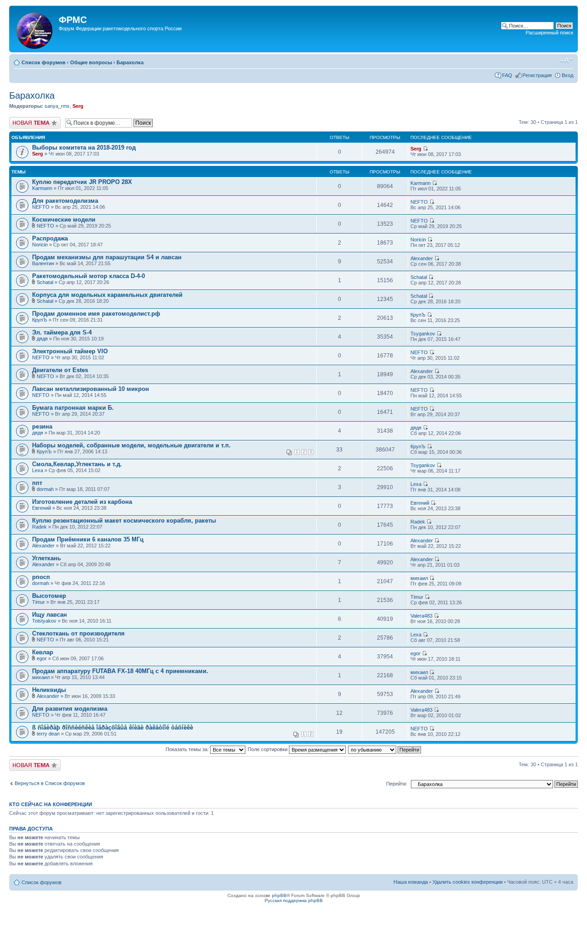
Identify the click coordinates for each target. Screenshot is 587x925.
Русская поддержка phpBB (294, 900)
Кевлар (42, 652)
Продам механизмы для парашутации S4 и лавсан (107, 257)
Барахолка (130, 62)
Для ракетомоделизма (65, 200)
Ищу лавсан (49, 614)
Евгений (41, 508)
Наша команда (410, 882)
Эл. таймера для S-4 (62, 332)
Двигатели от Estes (60, 370)
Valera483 (421, 616)
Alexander (421, 258)
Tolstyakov (44, 621)
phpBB (279, 895)
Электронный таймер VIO (70, 351)
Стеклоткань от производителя (78, 633)
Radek (39, 526)
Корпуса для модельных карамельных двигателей (107, 294)
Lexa (37, 470)
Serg (77, 106)
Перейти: (396, 783)
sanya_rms (57, 106)
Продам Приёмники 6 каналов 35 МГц (88, 539)
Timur (38, 602)
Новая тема (23, 120)
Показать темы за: (188, 749)
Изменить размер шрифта (566, 60)
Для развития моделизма (69, 708)
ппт (37, 482)
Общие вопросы (91, 62)
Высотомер (49, 595)
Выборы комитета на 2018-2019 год (84, 147)
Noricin (40, 244)
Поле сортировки (268, 749)
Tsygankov (422, 333)
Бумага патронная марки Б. (73, 407)
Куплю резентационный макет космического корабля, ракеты (124, 520)
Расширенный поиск (549, 32)
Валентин (43, 263)
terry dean (48, 733)
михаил (419, 578)
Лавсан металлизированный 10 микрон (90, 388)
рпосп (41, 577)
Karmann (42, 188)
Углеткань (46, 558)
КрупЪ (39, 320)
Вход (567, 75)
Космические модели (63, 219)
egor (42, 658)
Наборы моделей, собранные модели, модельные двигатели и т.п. (131, 445)
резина (42, 426)
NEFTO (41, 207)
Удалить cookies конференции (467, 882)
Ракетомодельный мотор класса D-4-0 (88, 276)
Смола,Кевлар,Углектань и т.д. (77, 464)
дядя (42, 338)
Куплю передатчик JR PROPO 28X (82, 181)
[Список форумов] (35, 29)
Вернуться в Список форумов (50, 783)
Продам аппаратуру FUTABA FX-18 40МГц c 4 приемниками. (120, 671)
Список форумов (44, 62)
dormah (45, 489)
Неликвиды (49, 689)
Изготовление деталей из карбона (82, 501)
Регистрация (537, 75)
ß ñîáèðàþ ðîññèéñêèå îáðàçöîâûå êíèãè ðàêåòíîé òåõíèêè (112, 727)
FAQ (507, 75)
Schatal (45, 282)
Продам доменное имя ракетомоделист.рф (96, 313)
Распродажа (50, 238)
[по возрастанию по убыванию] (385, 749)
